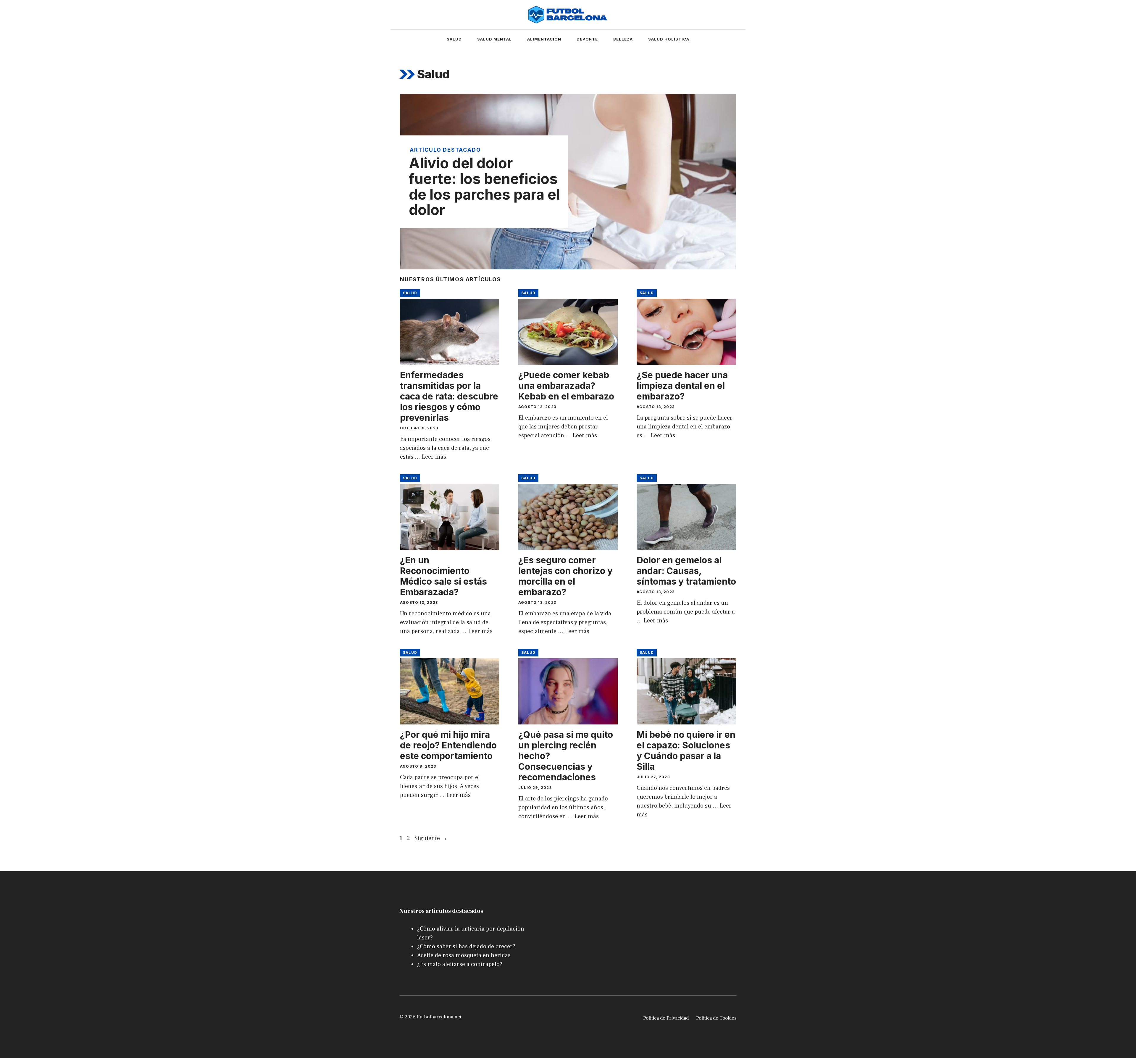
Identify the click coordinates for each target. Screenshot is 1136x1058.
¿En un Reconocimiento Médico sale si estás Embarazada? (443, 576)
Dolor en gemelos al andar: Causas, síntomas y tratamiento (686, 571)
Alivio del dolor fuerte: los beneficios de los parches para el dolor (484, 186)
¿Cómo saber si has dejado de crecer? (466, 946)
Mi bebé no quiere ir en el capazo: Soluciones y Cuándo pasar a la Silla (686, 750)
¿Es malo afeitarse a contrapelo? (459, 964)
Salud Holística (668, 39)
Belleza (623, 39)
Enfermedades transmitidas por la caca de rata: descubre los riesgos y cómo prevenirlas (449, 396)
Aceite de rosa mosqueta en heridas (464, 955)
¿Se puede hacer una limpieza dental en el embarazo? (682, 386)
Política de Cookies (716, 1018)
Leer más (434, 457)
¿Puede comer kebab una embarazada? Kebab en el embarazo (566, 386)
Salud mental (494, 39)
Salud (454, 39)
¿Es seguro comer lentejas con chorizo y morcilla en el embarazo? (565, 576)
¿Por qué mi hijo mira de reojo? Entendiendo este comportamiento (448, 745)
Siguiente (430, 838)
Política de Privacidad (666, 1018)
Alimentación (544, 39)
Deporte (587, 39)
